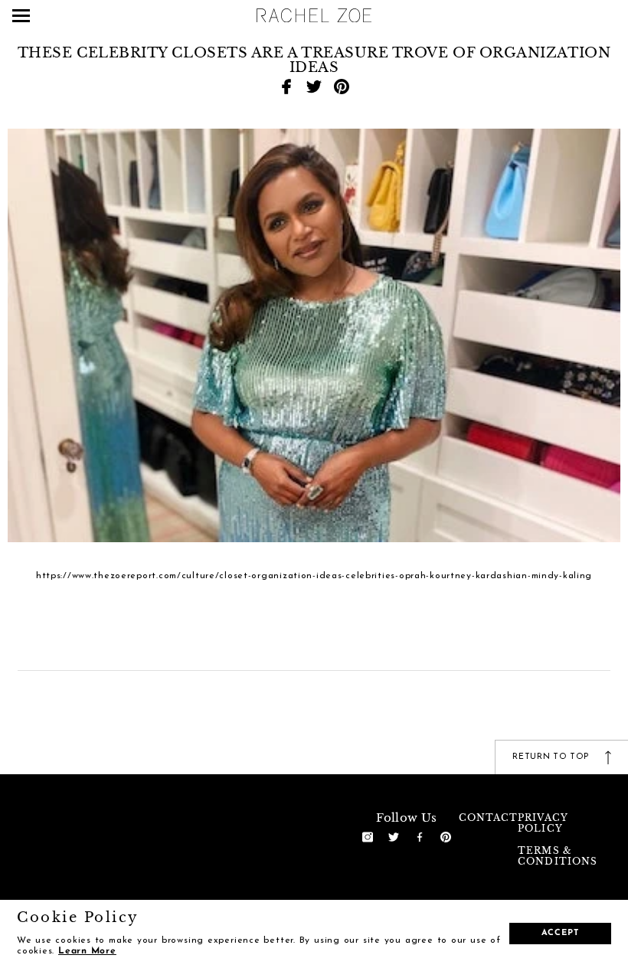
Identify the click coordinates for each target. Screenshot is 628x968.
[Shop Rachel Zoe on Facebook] (419, 836)
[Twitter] (314, 86)
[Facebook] (286, 86)
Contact (488, 817)
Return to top (551, 757)
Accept (560, 933)
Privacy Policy (543, 823)
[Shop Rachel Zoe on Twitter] (393, 836)
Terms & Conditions (557, 856)
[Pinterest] (341, 86)
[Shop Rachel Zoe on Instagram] (367, 836)
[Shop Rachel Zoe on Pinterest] (445, 836)
